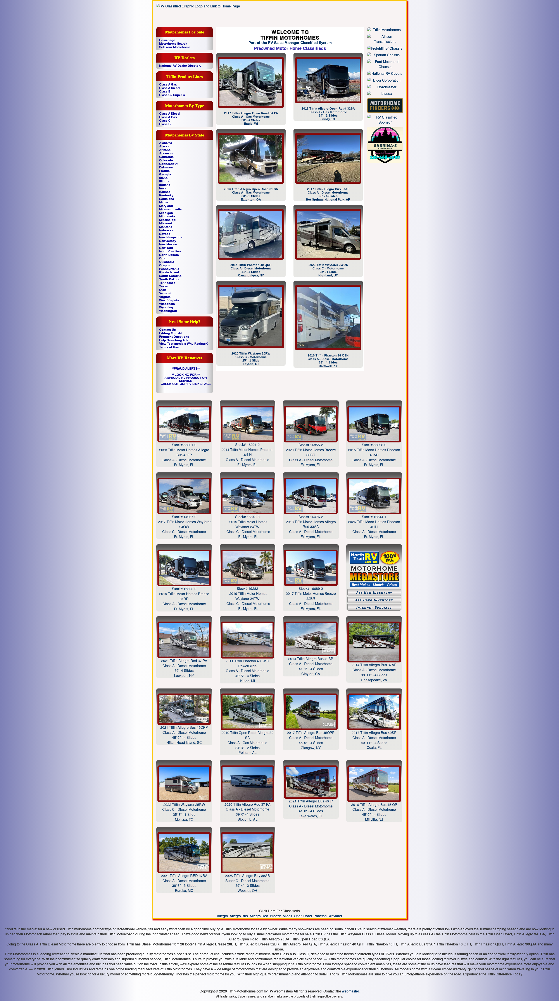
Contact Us (167, 329)
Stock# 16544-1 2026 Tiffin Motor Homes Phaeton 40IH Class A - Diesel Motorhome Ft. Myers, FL (374, 526)
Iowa (162, 188)
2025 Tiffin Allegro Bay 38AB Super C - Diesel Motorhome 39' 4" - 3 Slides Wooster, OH (247, 883)
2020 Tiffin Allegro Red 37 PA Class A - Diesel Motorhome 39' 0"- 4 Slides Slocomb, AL (247, 812)
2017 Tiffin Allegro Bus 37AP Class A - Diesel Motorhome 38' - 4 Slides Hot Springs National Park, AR (328, 194)
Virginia (165, 297)
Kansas (164, 192)
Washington (168, 311)
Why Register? (198, 343)
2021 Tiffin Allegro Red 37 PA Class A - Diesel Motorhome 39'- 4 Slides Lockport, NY (184, 668)
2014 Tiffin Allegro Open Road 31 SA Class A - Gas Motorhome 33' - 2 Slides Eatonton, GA (251, 194)
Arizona (165, 150)
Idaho (163, 178)
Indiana (164, 185)
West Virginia (169, 300)
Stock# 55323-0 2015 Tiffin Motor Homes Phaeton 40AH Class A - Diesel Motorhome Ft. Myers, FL (374, 454)
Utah (162, 290)
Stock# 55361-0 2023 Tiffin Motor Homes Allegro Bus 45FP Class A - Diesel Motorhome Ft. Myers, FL (184, 454)
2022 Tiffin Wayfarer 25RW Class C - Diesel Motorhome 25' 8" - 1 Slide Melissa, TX (184, 812)
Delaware (166, 167)
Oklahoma (166, 262)
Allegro (222, 915)
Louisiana (166, 199)
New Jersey (167, 241)
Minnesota (167, 216)
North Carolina (170, 251)
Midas (287, 915)
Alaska (164, 146)
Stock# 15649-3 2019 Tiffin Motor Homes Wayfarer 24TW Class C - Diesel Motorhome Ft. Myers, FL (247, 526)
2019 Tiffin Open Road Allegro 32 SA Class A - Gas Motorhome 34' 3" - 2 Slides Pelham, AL (247, 742)
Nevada (164, 234)
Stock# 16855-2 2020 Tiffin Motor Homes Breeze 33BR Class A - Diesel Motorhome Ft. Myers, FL (311, 454)
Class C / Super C (172, 95)
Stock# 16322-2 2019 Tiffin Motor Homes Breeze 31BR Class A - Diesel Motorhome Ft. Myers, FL (184, 598)
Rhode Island (169, 272)
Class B (165, 91)
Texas (163, 286)
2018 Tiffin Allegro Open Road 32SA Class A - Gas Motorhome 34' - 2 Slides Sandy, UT (328, 114)
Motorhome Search (173, 43)
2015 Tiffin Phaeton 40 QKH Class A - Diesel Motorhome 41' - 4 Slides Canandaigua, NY (250, 270)
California (166, 157)
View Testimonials (172, 343)
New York (166, 248)
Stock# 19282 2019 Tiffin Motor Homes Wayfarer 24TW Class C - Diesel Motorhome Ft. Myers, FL (247, 598)
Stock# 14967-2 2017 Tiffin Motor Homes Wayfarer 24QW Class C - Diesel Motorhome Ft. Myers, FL (184, 526)
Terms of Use (169, 347)
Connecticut (168, 164)
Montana (165, 227)
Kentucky (166, 195)
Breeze (275, 915)
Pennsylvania (169, 269)
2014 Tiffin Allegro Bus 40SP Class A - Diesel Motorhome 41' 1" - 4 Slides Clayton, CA (310, 666)
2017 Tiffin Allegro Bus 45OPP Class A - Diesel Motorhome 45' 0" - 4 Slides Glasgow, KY (311, 740)
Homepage (167, 40)
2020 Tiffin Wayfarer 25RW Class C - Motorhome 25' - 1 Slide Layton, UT (250, 359)
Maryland (166, 206)
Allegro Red (259, 915)
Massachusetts (170, 209)
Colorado (166, 160)
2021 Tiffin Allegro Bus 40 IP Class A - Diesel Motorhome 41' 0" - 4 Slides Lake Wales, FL (311, 808)
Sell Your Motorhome (174, 47)
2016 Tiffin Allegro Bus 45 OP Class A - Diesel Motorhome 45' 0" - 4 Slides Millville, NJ (374, 812)
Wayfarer (335, 915)
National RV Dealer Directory (180, 65)
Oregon (164, 265)
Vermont (165, 293)
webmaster (350, 991)
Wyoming (166, 307)
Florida (164, 171)
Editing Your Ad (170, 333)
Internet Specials (374, 607)
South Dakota (169, 279)
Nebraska (166, 230)
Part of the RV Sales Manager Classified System (290, 43)
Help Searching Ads (173, 340)
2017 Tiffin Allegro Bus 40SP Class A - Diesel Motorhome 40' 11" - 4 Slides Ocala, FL (374, 740)
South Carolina (170, 276)
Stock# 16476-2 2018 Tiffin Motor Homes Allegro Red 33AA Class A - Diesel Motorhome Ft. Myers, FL (311, 526)
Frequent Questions (174, 336)
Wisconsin (167, 304)
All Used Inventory (374, 600)
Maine (163, 202)
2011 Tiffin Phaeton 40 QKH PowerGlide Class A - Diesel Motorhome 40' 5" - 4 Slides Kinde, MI (247, 670)
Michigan (166, 213)
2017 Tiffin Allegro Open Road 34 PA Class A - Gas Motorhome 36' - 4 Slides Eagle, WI (251, 118)
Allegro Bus (239, 915)
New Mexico (168, 244)
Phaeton (320, 915)
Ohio (162, 258)
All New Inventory (374, 592)
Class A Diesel (169, 88)
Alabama (165, 143)
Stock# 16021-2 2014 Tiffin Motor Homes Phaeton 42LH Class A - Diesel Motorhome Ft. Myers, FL (247, 454)
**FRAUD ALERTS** (186, 368)
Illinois (164, 181)
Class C (165, 120)
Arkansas (166, 153)
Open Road (303, 915)
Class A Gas (168, 84)
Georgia (165, 174)
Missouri (165, 223)
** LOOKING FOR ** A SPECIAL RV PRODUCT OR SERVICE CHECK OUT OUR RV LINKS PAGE (186, 379)
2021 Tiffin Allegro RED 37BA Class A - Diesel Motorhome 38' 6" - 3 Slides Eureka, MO (184, 883)
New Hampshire (170, 237)
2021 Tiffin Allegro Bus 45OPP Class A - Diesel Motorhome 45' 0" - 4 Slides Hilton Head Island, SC (184, 735)
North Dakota (169, 255)
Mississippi (167, 220)
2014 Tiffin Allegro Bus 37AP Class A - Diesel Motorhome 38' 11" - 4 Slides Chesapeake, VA (374, 672)
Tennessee (167, 283)
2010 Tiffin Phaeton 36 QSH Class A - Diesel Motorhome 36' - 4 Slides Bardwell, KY (328, 361)
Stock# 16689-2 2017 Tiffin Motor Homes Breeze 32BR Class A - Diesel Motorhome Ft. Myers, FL (311, 598)
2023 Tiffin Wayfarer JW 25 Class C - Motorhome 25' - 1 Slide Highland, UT (328, 270)
